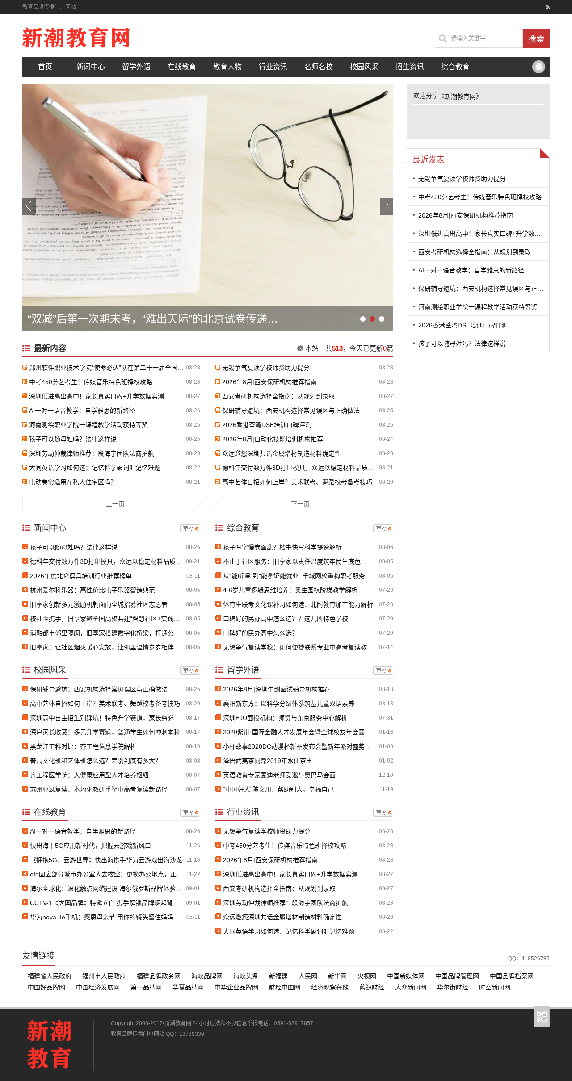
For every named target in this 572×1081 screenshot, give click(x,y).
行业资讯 (273, 67)
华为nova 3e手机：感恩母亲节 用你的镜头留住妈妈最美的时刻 (117, 917)
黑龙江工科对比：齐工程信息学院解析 (83, 746)
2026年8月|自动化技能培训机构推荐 (272, 439)
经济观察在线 (330, 987)
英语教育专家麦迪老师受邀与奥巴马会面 (279, 775)
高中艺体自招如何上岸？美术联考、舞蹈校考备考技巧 (297, 482)
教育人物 (227, 67)
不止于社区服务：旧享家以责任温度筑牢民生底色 (292, 561)
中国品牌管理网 (457, 976)
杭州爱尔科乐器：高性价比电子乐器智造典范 (92, 590)
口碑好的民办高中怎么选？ (260, 633)
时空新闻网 (494, 987)
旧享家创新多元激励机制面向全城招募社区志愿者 (99, 604)
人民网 (308, 976)
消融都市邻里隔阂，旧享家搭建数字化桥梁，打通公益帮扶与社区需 (124, 633)
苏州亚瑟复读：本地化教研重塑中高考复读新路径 (99, 789)
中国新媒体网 (406, 976)
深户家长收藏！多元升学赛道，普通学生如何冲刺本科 (105, 732)
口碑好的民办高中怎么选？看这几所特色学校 (285, 618)
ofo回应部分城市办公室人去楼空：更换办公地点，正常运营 (112, 874)
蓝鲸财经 (371, 987)
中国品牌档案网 (512, 976)
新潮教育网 (460, 96)
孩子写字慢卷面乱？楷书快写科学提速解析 (282, 547)
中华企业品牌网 (236, 987)
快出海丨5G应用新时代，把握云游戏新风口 (90, 845)
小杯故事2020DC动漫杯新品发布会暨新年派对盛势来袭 (300, 746)
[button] (29, 206)
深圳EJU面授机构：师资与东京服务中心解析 (285, 717)
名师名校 (318, 67)
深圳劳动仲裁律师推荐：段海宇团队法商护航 (91, 453)
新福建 (278, 976)
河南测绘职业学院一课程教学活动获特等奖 (88, 424)
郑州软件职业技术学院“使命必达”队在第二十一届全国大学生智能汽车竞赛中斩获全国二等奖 (156, 367)
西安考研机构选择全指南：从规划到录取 (278, 396)
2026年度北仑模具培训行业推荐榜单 (81, 575)
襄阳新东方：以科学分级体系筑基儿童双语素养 (288, 703)
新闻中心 (90, 67)
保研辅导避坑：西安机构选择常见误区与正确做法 (291, 410)
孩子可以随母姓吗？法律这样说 (73, 439)
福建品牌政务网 (159, 976)
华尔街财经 (452, 987)
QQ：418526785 (529, 958)
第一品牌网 (146, 987)
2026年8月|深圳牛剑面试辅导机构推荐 (276, 689)
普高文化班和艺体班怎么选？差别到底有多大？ (95, 760)
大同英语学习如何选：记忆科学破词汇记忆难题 (94, 467)
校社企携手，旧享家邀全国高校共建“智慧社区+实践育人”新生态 (118, 618)
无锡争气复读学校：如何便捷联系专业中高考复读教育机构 (304, 647)
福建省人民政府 (50, 976)
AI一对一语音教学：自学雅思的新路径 (82, 410)
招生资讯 (409, 67)
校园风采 (364, 67)
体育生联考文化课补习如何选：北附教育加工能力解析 (298, 604)
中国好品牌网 (46, 987)
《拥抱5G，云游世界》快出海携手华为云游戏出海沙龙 (106, 859)
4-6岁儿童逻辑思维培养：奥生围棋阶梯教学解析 (290, 590)
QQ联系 (538, 67)
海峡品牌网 (207, 976)
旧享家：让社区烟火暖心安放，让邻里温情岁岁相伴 (102, 647)
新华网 (337, 976)
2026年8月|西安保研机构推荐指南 (269, 381)
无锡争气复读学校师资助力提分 (266, 367)
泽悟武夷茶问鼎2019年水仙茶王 (267, 760)
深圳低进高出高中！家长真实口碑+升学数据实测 (96, 396)
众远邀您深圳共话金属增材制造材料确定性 (281, 453)
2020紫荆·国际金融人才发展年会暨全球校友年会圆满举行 (303, 732)
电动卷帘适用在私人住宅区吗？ (73, 482)
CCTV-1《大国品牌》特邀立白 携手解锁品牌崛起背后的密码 (114, 902)
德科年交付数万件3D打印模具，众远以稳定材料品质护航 (301, 467)
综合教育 (455, 67)
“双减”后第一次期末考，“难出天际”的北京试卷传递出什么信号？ (155, 319)
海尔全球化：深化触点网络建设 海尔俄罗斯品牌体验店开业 (112, 888)
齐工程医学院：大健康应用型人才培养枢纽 (89, 775)
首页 (45, 67)
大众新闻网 (410, 987)
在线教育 (182, 67)
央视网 (367, 976)
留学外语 (136, 67)
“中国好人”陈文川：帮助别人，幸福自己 (278, 789)
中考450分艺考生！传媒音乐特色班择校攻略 (90, 381)
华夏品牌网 (188, 987)
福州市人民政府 (104, 976)
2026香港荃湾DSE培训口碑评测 (266, 424)
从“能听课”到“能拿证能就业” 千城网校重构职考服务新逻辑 (303, 575)
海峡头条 (245, 976)
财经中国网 (284, 987)
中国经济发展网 (98, 987)
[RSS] (548, 7)
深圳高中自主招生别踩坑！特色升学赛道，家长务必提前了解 (114, 717)
